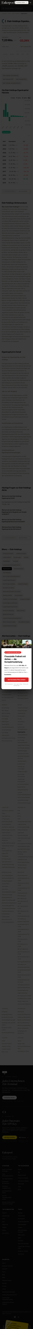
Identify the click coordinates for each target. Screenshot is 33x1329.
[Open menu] (30, 2)
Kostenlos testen (20, 2)
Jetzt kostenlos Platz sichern (16, 679)
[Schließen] (28, 643)
